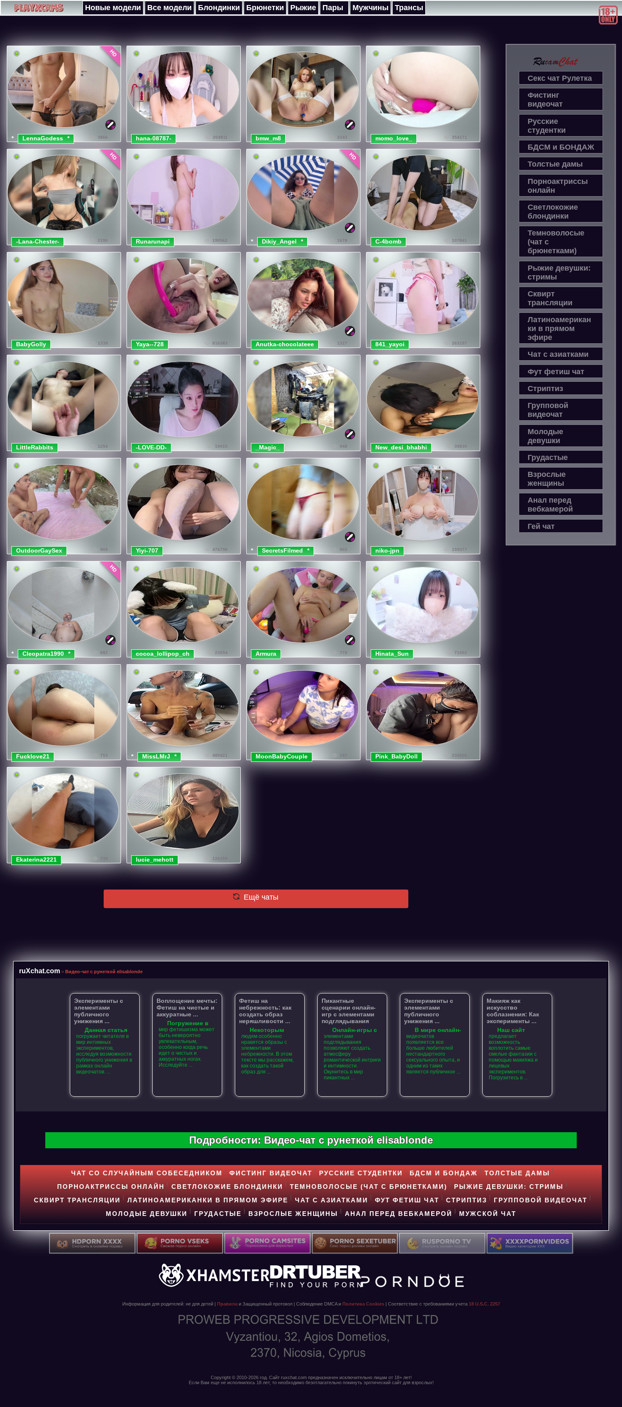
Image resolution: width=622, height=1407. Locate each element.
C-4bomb (388, 241)
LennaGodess (42, 138)
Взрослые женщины (547, 478)
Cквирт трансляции (550, 298)
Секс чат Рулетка (560, 78)
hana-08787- (153, 138)
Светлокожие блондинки (553, 211)
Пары (332, 7)
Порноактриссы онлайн (558, 185)
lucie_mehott (154, 859)
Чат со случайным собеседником (147, 1173)
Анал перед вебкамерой (550, 504)
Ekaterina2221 (36, 859)
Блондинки (219, 7)
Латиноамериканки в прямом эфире (559, 328)
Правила (227, 1303)
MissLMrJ (156, 756)
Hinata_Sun (392, 653)
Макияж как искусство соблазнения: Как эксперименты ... (513, 1010)
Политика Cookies (363, 1303)
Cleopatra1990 (43, 653)
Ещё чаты (260, 897)
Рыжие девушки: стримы (559, 272)
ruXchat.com (39, 970)
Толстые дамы (555, 164)
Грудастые (548, 457)
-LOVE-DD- (151, 447)
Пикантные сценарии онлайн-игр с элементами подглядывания (349, 1010)
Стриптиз (545, 388)
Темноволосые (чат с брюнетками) (556, 242)
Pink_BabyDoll (396, 756)
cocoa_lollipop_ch (163, 653)
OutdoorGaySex (39, 550)
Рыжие (303, 7)
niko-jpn (387, 550)
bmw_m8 (268, 138)
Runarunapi (153, 241)
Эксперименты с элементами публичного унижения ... (98, 1010)
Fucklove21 (33, 756)
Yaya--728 (150, 344)
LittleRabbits (34, 447)
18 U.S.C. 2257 (484, 1303)
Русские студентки (547, 125)
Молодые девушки (545, 436)
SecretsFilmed (282, 550)
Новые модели (113, 7)
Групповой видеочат (548, 410)
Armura (266, 653)
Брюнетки (265, 7)
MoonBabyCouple (282, 756)
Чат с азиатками (558, 354)
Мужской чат (487, 1213)
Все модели (169, 7)
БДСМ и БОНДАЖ (561, 147)
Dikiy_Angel (279, 241)
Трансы (409, 7)
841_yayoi (390, 344)
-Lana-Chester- (37, 241)
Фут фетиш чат (556, 371)
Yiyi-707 (147, 550)
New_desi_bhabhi (401, 447)
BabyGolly (31, 344)
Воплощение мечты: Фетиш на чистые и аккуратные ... (187, 1007)
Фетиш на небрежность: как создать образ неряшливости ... (265, 1010)
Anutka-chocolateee (285, 344)
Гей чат (541, 526)
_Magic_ (268, 447)
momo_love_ (393, 138)
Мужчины (370, 7)
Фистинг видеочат (545, 99)
